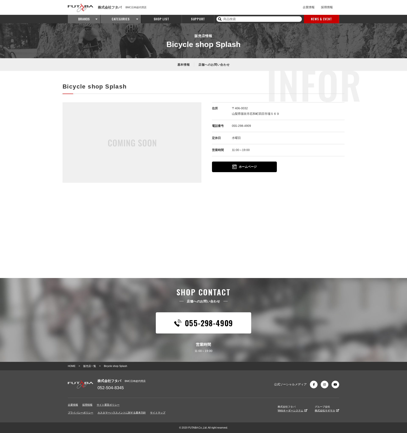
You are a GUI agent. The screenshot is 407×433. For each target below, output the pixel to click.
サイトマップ (157, 412)
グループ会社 (325, 408)
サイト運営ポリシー (108, 404)
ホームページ (248, 166)
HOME (71, 366)
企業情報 (309, 7)
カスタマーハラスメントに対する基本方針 (122, 412)
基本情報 (183, 64)
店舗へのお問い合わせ (214, 64)
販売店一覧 (89, 366)
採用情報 (327, 7)
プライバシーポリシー (80, 412)
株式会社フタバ (290, 408)
